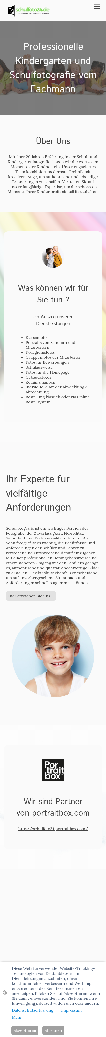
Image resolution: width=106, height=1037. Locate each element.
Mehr (17, 1017)
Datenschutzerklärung (32, 1010)
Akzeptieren (25, 1030)
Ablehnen (53, 1030)
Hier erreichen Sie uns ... (31, 595)
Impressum (71, 1010)
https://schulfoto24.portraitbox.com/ (53, 828)
